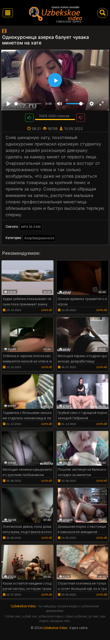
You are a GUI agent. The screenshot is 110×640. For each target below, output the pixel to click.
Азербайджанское (39, 238)
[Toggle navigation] (8, 13)
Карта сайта (78, 628)
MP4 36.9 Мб (31, 227)
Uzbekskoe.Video (23, 606)
